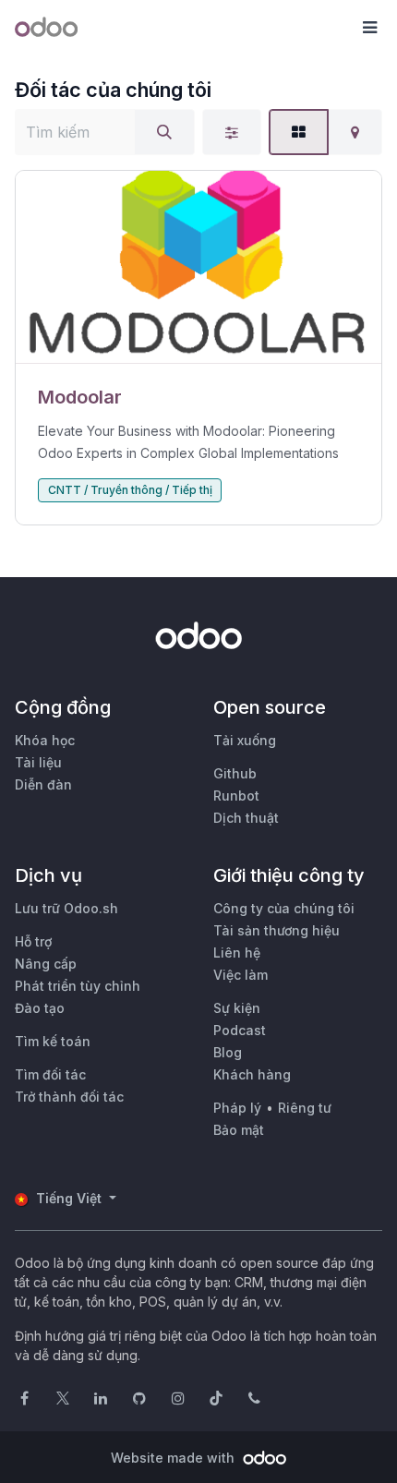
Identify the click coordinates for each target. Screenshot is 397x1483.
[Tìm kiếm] (164, 132)
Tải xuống (244, 740)
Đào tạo (40, 1008)
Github (235, 773)
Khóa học (45, 740)
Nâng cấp (46, 963)
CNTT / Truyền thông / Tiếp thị (130, 490)
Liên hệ (236, 952)
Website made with (174, 1457)
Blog (227, 1052)
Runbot (236, 795)
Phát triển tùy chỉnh (77, 986)
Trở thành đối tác (69, 1096)
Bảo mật (238, 1130)
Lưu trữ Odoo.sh (66, 908)
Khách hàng (252, 1074)
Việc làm (240, 975)
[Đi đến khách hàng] (198, 267)
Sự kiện (236, 1008)
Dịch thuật (246, 818)
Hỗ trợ (33, 941)
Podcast (239, 1030)
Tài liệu (38, 762)
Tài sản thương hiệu (276, 930)
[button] (369, 27)
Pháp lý (237, 1107)
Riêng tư (304, 1107)
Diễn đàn (43, 784)
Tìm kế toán (52, 1041)
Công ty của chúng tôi (284, 908)
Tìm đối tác (50, 1074)
